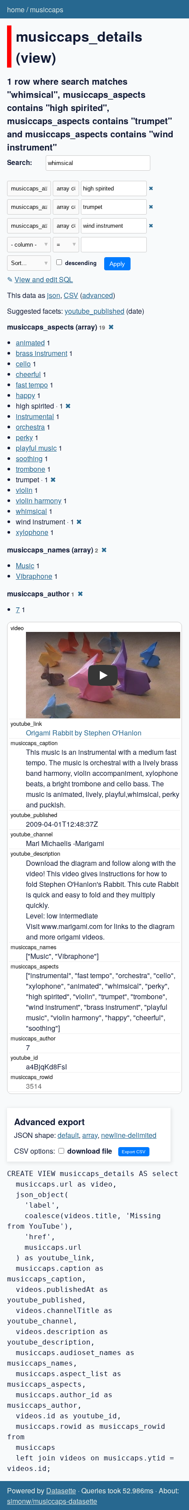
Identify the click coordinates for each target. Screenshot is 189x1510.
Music (25, 565)
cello (23, 364)
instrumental (35, 416)
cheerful (28, 374)
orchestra (30, 427)
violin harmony (39, 500)
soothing (29, 458)
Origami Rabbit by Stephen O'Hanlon (84, 733)
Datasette (61, 1490)
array (90, 1135)
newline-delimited (128, 1135)
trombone (30, 469)
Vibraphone (34, 576)
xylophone (32, 532)
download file (88, 1151)
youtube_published (94, 311)
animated (30, 342)
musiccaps (46, 9)
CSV (71, 295)
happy (25, 395)
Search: (19, 162)
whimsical (31, 511)
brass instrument (41, 353)
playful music (36, 448)
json (53, 295)
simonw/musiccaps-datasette (52, 1501)
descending (80, 263)
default (68, 1135)
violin (24, 490)
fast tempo (32, 385)
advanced (97, 295)
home (16, 9)
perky (24, 437)
